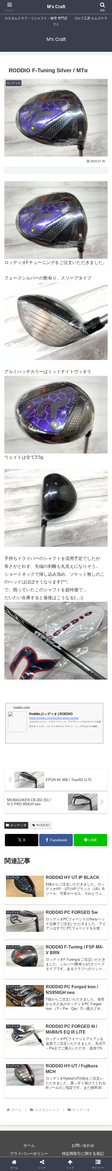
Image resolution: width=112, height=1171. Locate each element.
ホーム (29, 1145)
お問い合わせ (82, 1145)
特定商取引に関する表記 (83, 1153)
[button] (100, 846)
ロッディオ (18, 825)
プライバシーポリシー (29, 1153)
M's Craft (56, 6)
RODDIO (42, 825)
